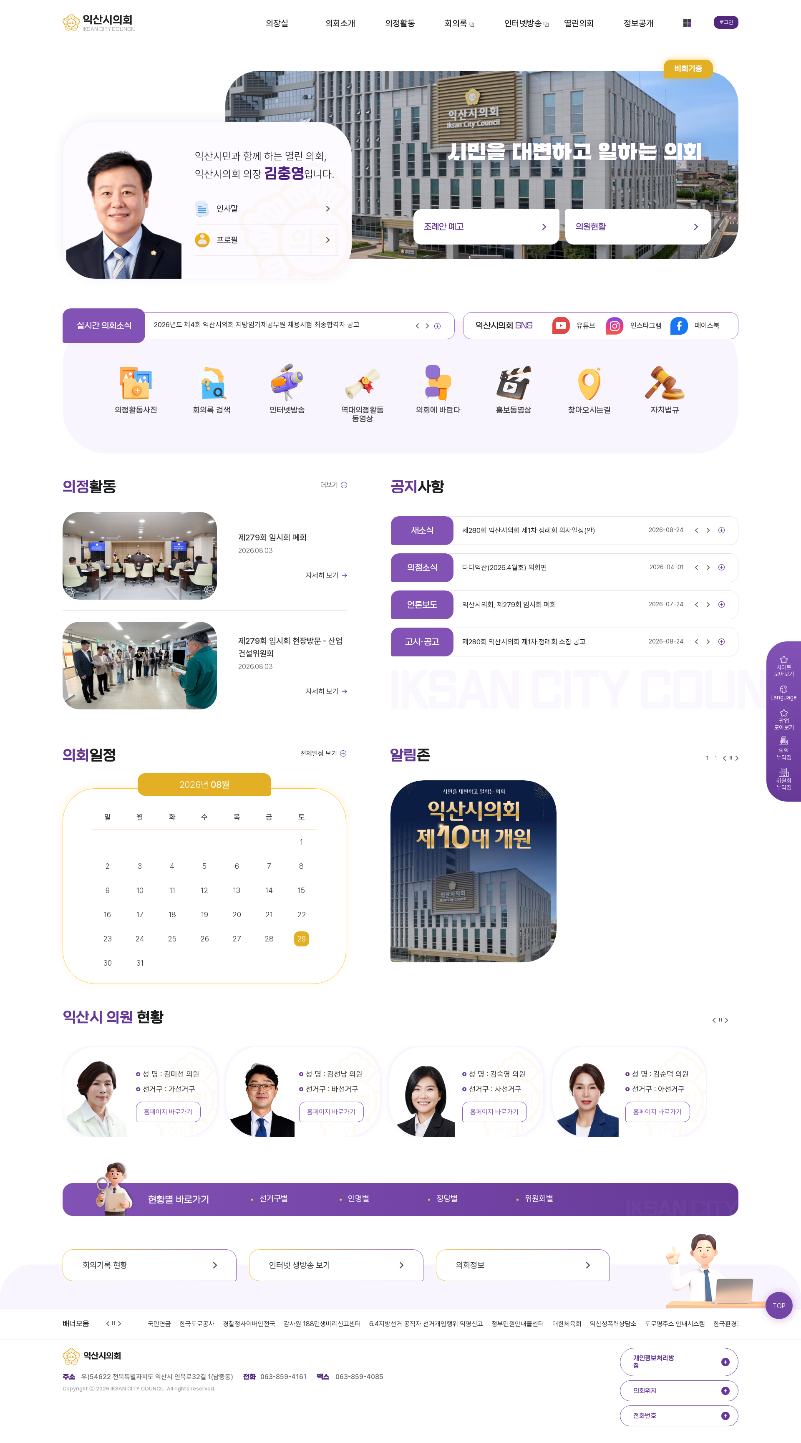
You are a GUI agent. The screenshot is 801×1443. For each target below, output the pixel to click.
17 (140, 914)
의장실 (277, 23)
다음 (429, 326)
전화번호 (645, 1416)
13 (236, 890)
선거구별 (273, 1198)
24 (139, 938)
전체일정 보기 (318, 753)
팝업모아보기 (780, 718)
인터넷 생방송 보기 (299, 1265)
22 (301, 914)
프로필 (227, 240)
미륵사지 (736, 1324)
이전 (419, 326)
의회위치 (645, 1391)
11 (172, 890)
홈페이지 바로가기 (168, 1112)
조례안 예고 (443, 227)
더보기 (437, 328)
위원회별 (539, 1198)
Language (781, 691)
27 (236, 938)
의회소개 (340, 23)
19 (204, 914)
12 (204, 890)
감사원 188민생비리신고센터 (290, 1324)
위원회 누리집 (778, 778)
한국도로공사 (165, 1324)
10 (140, 890)
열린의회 (579, 23)
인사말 (227, 209)
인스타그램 (646, 325)
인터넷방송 (523, 23)
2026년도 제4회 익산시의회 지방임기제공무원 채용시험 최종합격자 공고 (257, 324)
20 (236, 914)
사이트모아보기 (780, 664)
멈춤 (732, 759)
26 (204, 938)
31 (140, 963)
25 (172, 938)
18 (172, 914)
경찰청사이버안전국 (217, 1324)
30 (107, 963)
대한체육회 (535, 1324)
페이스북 (707, 325)
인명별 (358, 1198)
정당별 (447, 1198)
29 (301, 938)
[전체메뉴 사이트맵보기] (687, 23)
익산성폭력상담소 (581, 1324)
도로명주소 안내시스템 (643, 1324)
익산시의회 (102, 1356)
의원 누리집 (778, 748)
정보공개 (639, 23)
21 (269, 914)
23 (107, 938)
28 (269, 938)
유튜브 (586, 325)
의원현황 (591, 227)
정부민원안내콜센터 (486, 1324)
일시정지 (114, 1324)
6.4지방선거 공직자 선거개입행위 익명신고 (394, 1324)
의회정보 (470, 1265)
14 (269, 890)
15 (301, 890)
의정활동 (400, 23)
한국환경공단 (699, 1324)
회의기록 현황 (105, 1265)
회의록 (456, 23)
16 (107, 914)
